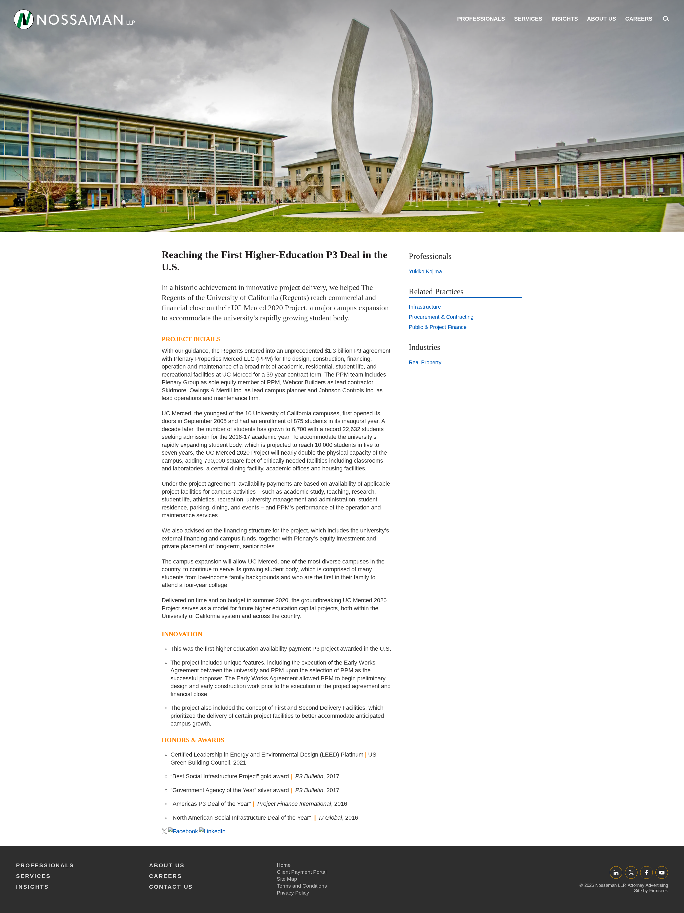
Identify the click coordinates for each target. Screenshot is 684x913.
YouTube (661, 872)
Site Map (287, 879)
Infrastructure (425, 307)
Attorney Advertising (648, 885)
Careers (638, 19)
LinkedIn (616, 872)
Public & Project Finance (438, 327)
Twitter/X (631, 872)
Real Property (425, 362)
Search (665, 21)
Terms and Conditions (302, 886)
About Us (601, 19)
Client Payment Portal (302, 872)
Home (284, 865)
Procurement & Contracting (441, 317)
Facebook (646, 872)
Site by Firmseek (651, 890)
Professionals (481, 19)
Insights (564, 19)
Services (528, 19)
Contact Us (171, 887)
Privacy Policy (293, 893)
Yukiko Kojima (425, 271)
